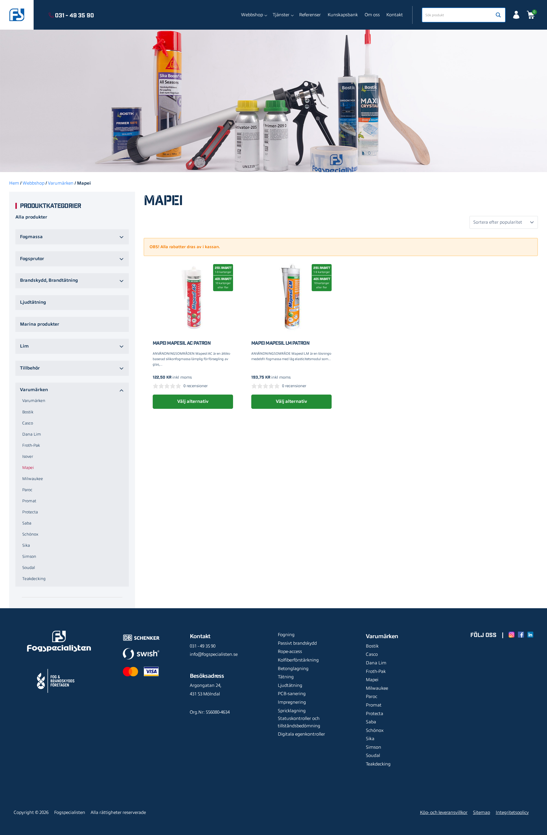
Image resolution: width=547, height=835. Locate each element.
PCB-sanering (292, 693)
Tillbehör (30, 368)
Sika (26, 545)
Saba (26, 523)
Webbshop (252, 14)
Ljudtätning (33, 302)
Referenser (310, 14)
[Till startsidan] (17, 15)
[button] (72, 206)
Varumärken (61, 183)
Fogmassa (31, 236)
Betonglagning (293, 668)
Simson (29, 556)
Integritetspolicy (512, 812)
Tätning (286, 676)
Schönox (30, 534)
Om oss (372, 14)
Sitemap (481, 812)
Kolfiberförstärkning (298, 660)
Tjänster (281, 14)
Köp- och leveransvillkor (444, 812)
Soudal (28, 567)
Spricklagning (292, 710)
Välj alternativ (193, 401)
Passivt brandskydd (297, 643)
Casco (27, 423)
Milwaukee (32, 478)
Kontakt (394, 14)
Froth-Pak (31, 445)
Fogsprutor (32, 258)
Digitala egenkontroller (301, 734)
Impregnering (292, 702)
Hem (14, 183)
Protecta (30, 512)
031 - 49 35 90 (202, 646)
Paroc (27, 489)
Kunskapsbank (343, 14)
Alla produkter (31, 217)
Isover (27, 456)
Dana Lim (31, 434)
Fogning (286, 634)
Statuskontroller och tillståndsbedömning (299, 722)
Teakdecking (34, 578)
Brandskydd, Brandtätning (49, 280)
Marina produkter (39, 324)
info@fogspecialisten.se (214, 654)
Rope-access (290, 651)
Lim (24, 346)
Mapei (28, 467)
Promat (29, 501)
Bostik (27, 412)
